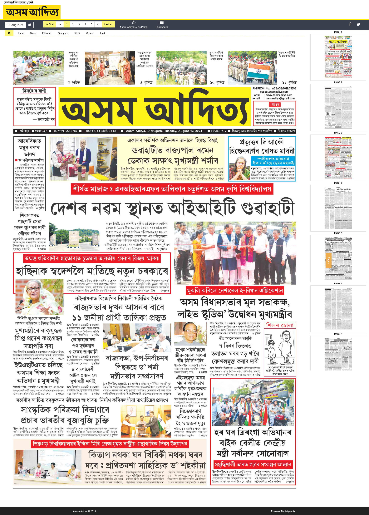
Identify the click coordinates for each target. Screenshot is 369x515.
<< (60, 24)
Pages (328, 260)
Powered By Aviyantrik (283, 511)
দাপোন (77, 33)
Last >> (108, 24)
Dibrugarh (63, 33)
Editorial (46, 33)
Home (20, 33)
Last (102, 33)
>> (98, 24)
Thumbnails (161, 27)
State (33, 33)
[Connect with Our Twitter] (358, 24)
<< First (50, 24)
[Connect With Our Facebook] (350, 24)
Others (90, 33)
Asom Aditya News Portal (134, 27)
